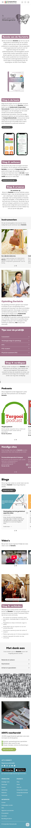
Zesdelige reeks (5, 782)
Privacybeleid (5, 813)
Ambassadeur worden (7, 805)
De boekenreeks (6, 127)
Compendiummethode (22, 792)
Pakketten (4, 792)
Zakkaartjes (4, 790)
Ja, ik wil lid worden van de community (14, 599)
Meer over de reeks (8, 749)
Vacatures (19, 795)
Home (18, 784)
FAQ (3, 808)
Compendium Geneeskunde (10, 824)
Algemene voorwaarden (8, 810)
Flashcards (4, 784)
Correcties (4, 816)
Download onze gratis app (8, 180)
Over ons (19, 787)
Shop (18, 782)
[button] (27, 248)
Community (4, 795)
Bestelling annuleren (7, 818)
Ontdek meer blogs (8, 490)
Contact (3, 802)
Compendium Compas (22, 790)
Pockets (4, 787)
